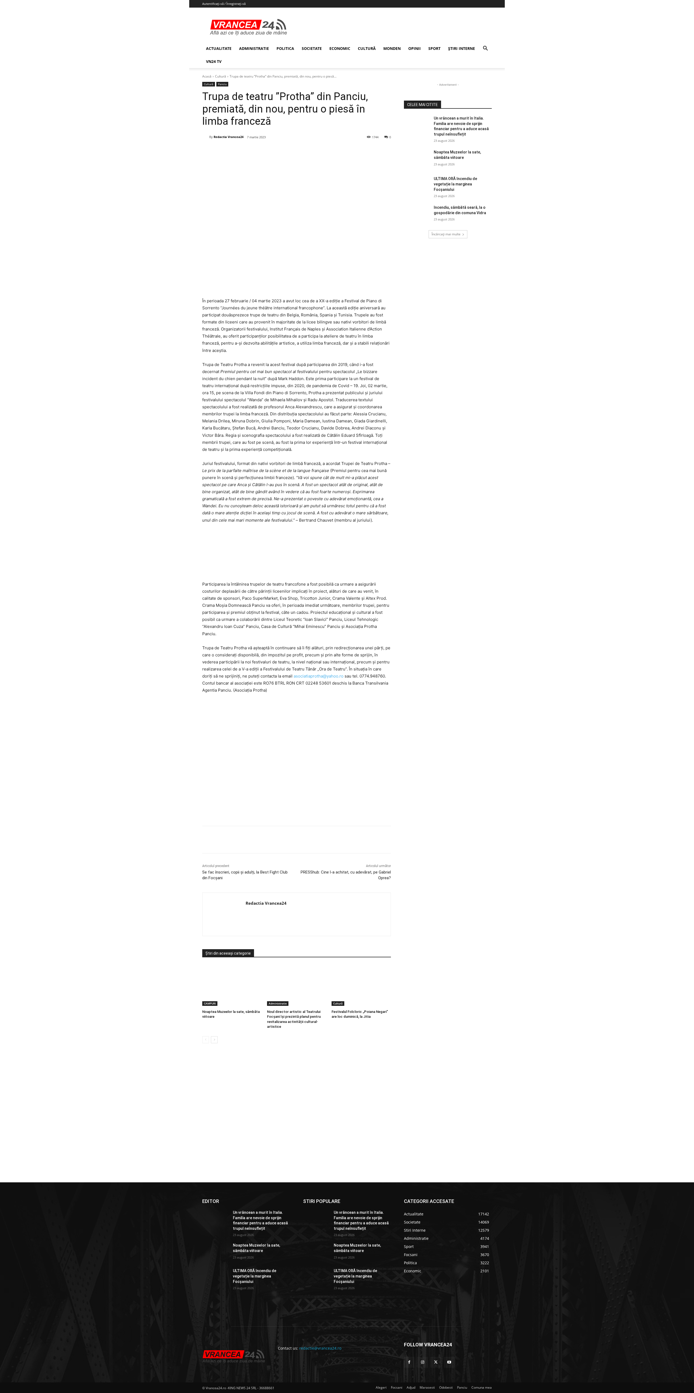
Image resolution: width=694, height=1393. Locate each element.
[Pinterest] (267, 151)
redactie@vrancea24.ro (320, 1348)
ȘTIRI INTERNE (461, 48)
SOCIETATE (312, 48)
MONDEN (392, 48)
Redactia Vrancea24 (228, 137)
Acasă (206, 76)
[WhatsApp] (280, 151)
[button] (485, 49)
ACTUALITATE (219, 48)
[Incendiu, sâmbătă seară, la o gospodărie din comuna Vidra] (417, 214)
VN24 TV (213, 61)
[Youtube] (449, 1362)
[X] (255, 151)
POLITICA (285, 48)
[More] (317, 839)
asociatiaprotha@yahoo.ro (318, 676)
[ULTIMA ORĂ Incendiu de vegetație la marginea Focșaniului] (417, 185)
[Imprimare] (305, 151)
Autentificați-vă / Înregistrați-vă (224, 4)
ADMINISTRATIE (254, 48)
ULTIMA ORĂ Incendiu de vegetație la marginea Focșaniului (455, 183)
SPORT (434, 48)
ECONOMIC (339, 48)
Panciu (222, 84)
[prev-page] (205, 1039)
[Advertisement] (296, 761)
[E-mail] (292, 151)
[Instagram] (422, 1362)
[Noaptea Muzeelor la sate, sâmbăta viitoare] (232, 985)
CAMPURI (210, 1003)
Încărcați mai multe (446, 234)
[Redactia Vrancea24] (205, 137)
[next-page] (214, 1039)
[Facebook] (242, 151)
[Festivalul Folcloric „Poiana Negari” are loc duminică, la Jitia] (361, 985)
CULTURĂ (367, 48)
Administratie (278, 1003)
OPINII (414, 48)
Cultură (220, 76)
